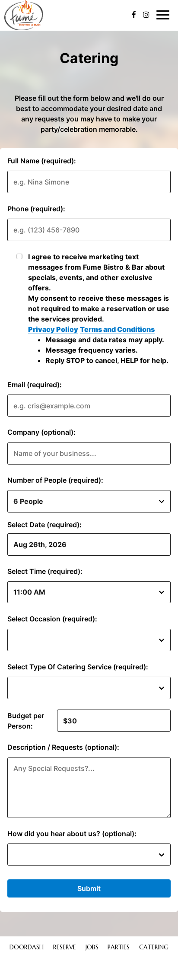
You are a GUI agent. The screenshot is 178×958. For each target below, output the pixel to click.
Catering (153, 947)
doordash (25, 947)
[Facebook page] (134, 15)
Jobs (92, 947)
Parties (119, 947)
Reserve (64, 947)
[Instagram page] (146, 15)
